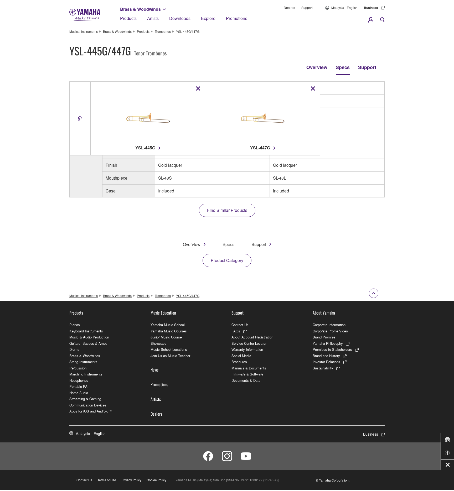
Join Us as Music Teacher (170, 355)
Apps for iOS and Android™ (90, 411)
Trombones (163, 31)
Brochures (239, 361)
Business (371, 7)
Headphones (78, 380)
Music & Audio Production (89, 337)
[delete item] (198, 88)
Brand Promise (324, 337)
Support (307, 7)
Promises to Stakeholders (332, 349)
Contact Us (240, 324)
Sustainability (323, 367)
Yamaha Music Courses (169, 330)
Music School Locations (169, 349)
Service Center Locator (248, 343)
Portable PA (78, 386)
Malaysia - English (344, 7)
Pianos (74, 324)
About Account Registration (252, 337)
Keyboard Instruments (86, 330)
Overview (316, 67)
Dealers (289, 7)
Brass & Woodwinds (140, 9)
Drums (74, 349)
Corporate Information (329, 324)
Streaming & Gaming (85, 398)
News (154, 370)
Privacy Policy (131, 480)
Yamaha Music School (168, 324)
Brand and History (326, 355)
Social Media (241, 355)
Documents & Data (245, 380)
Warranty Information (247, 349)
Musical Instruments (83, 31)
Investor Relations (326, 361)
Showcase (158, 343)
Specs (343, 67)
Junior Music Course (166, 337)
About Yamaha (324, 313)
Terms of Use (106, 480)
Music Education (163, 313)
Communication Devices (87, 405)
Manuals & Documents (248, 367)
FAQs (235, 330)
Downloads (179, 18)
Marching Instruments (85, 374)
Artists (153, 18)
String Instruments (83, 361)
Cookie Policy (156, 480)
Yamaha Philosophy (328, 343)
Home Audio (78, 392)
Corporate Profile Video (330, 330)
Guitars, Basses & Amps (88, 343)
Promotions (236, 18)
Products (128, 18)
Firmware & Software (247, 374)
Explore (208, 18)
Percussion (77, 367)
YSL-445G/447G (187, 31)
